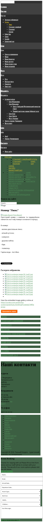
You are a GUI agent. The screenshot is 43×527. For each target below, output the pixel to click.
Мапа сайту (8, 151)
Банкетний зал (9, 41)
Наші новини (10, 420)
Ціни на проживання (11, 54)
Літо (6, 79)
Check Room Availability (10, 520)
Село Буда (12, 114)
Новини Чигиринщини (12, 138)
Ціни (2, 46)
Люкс (10, 24)
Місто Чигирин (13, 118)
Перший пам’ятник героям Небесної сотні (26, 111)
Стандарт (12, 29)
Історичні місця (10, 99)
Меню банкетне (9, 59)
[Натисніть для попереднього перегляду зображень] (11, 215)
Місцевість (5, 91)
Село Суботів (13, 116)
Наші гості (8, 86)
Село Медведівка (14, 101)
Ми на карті (8, 123)
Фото (2, 70)
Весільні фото (9, 81)
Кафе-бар (8, 34)
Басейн (7, 39)
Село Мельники (14, 104)
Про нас (3, 11)
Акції (6, 136)
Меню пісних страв (11, 64)
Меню (6, 57)
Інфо (2, 127)
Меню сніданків (10, 66)
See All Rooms (7, 471)
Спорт (7, 444)
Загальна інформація (11, 20)
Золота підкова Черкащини (13, 121)
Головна (4, 6)
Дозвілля (8, 442)
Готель (7, 22)
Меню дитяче (9, 61)
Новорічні (8, 84)
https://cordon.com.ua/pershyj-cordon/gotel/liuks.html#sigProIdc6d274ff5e (17, 303)
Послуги (8, 418)
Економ (11, 32)
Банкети (8, 448)
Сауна (6, 36)
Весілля (7, 446)
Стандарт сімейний (15, 27)
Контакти (4, 143)
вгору (3, 307)
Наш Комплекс (10, 416)
